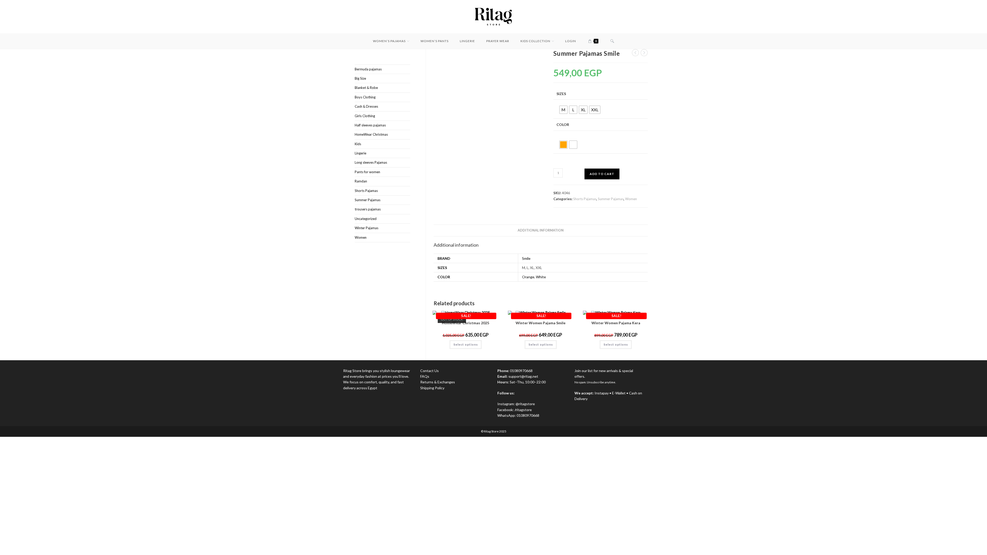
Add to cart (602, 174)
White (541, 277)
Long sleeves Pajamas (371, 162)
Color (562, 124)
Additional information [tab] (541, 230)
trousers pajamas (368, 209)
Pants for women (367, 172)
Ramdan (361, 181)
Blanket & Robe (366, 88)
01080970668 (528, 415)
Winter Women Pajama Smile (540, 323)
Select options (465, 344)
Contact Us (429, 370)
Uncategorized (366, 219)
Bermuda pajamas (368, 69)
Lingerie (360, 153)
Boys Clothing (365, 97)
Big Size (360, 78)
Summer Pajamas (611, 199)
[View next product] (644, 52)
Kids (358, 144)
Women (631, 199)
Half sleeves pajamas (370, 125)
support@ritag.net (523, 376)
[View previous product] (635, 52)
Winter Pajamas (366, 228)
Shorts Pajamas (584, 199)
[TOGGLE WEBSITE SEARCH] (612, 41)
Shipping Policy (432, 388)
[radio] (563, 110)
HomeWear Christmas (371, 134)
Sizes (561, 93)
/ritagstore (523, 410)
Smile (526, 258)
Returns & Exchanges (437, 382)
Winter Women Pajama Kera (615, 323)
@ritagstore (525, 404)
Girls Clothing (365, 116)
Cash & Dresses (366, 106)
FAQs (424, 376)
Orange (528, 277)
